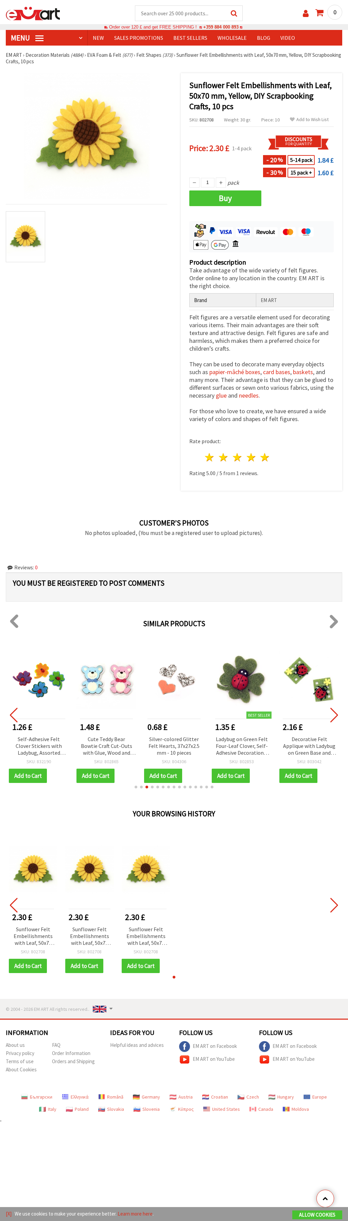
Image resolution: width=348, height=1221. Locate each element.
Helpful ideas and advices (137, 1045)
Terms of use (20, 1061)
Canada (265, 1109)
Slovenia (151, 1109)
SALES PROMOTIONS (138, 37)
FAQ (56, 1045)
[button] (136, 787)
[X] (9, 1213)
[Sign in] (306, 13)
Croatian (219, 1097)
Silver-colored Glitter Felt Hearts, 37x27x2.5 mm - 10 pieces (174, 746)
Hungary (285, 1097)
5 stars (265, 457)
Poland (82, 1109)
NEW (98, 37)
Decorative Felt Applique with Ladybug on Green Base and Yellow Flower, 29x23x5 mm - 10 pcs (309, 746)
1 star (210, 457)
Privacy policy (20, 1053)
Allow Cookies (317, 1214)
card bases (276, 372)
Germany (151, 1097)
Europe (319, 1097)
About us (15, 1045)
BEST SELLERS (190, 37)
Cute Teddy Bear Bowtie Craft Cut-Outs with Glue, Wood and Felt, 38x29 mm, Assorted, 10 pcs (106, 746)
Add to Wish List (312, 119)
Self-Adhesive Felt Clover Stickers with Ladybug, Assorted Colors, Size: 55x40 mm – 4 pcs (38, 746)
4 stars (251, 457)
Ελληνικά (80, 1097)
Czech (252, 1097)
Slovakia (115, 1109)
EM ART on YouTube (214, 1059)
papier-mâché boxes (234, 372)
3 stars (237, 457)
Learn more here (135, 1213)
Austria (185, 1097)
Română (115, 1097)
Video (287, 37)
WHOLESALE (232, 37)
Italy (52, 1109)
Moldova (300, 1109)
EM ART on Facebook (215, 1046)
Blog (263, 37)
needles (249, 395)
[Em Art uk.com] (33, 13)
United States (226, 1109)
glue (221, 395)
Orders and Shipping (73, 1061)
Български (41, 1097)
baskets (303, 372)
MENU (21, 38)
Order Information (71, 1053)
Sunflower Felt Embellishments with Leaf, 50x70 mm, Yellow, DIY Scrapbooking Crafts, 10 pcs (33, 936)
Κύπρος (186, 1109)
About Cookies (21, 1069)
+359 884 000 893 (221, 27)
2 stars (224, 457)
